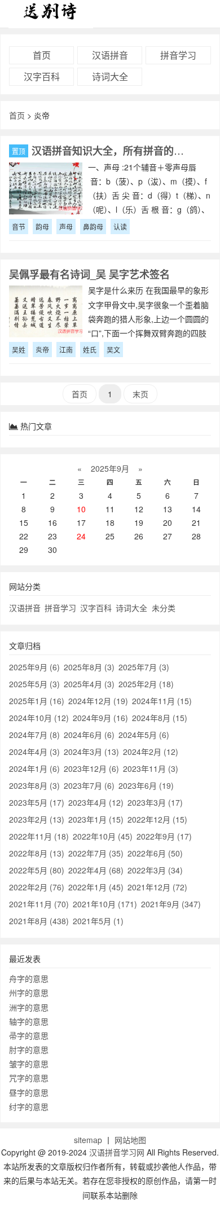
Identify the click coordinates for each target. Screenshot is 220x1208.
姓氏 (89, 349)
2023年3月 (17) (155, 802)
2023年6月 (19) (146, 785)
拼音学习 (178, 55)
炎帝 (42, 349)
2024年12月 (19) (98, 700)
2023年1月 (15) (96, 819)
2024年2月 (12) (150, 751)
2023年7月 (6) (89, 785)
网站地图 (130, 1139)
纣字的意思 (29, 1106)
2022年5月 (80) (36, 870)
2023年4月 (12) (96, 802)
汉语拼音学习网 (116, 1152)
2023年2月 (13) (36, 819)
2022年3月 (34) (155, 870)
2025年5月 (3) (34, 683)
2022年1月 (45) (96, 887)
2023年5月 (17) (36, 802)
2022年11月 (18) (39, 836)
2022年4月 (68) (96, 870)
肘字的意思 (29, 1049)
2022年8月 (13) (36, 853)
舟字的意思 (29, 978)
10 (81, 509)
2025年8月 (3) (89, 667)
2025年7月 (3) (143, 667)
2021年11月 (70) (39, 904)
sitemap (88, 1139)
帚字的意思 (29, 1035)
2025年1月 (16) (36, 700)
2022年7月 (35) (96, 853)
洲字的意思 (29, 1007)
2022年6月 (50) (155, 853)
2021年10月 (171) (105, 904)
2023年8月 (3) (34, 785)
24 (81, 536)
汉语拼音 (110, 55)
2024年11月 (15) (162, 700)
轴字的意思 (29, 1021)
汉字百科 (42, 76)
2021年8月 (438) (39, 920)
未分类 (163, 607)
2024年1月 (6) (34, 768)
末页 (140, 393)
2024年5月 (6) (143, 734)
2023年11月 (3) (150, 768)
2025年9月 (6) (34, 667)
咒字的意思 (29, 1077)
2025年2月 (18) (146, 683)
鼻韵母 (93, 226)
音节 (18, 226)
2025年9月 (110, 468)
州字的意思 (29, 992)
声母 (66, 226)
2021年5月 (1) (98, 920)
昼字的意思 (29, 1092)
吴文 (113, 349)
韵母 (42, 226)
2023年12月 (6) (91, 768)
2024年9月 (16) (100, 717)
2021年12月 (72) (157, 887)
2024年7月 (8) (34, 734)
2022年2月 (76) (36, 887)
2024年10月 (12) (39, 717)
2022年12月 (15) (157, 819)
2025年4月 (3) (89, 683)
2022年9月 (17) (164, 836)
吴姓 (18, 349)
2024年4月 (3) (34, 751)
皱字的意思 (29, 1063)
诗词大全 (110, 76)
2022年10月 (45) (103, 836)
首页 (42, 55)
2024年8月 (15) (159, 717)
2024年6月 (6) (89, 734)
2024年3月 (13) (91, 751)
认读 (120, 226)
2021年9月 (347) (171, 904)
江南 (66, 349)
